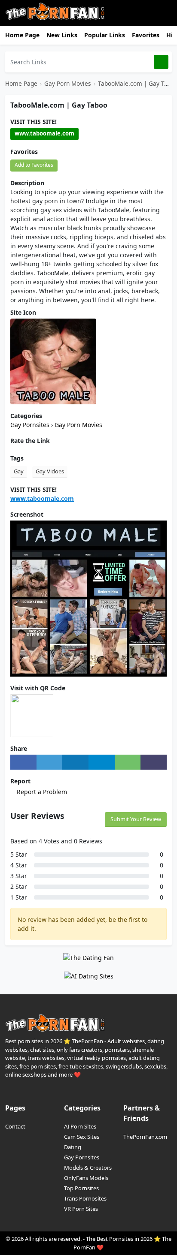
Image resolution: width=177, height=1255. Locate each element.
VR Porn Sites (81, 1209)
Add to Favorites (34, 165)
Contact (15, 1126)
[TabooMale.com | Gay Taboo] (53, 361)
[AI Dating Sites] (88, 976)
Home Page (22, 35)
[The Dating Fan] (88, 957)
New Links (61, 35)
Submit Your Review (135, 819)
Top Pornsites (81, 1188)
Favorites (145, 35)
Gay (19, 471)
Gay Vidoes (50, 471)
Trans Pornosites (85, 1198)
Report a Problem (41, 792)
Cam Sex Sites (81, 1137)
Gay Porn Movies (67, 83)
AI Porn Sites (80, 1126)
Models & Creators (88, 1167)
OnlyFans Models (86, 1178)
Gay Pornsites (30, 425)
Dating (72, 1147)
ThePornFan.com (145, 1137)
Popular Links (104, 35)
